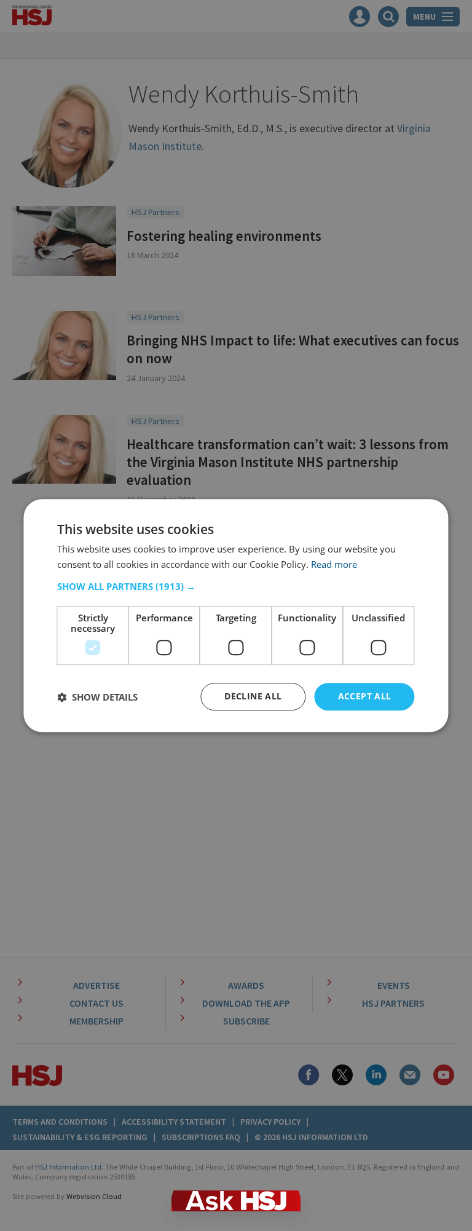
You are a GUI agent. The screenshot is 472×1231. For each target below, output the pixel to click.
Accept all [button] (364, 696)
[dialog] (235, 616)
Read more (334, 564)
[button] (235, 586)
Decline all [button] (252, 696)
